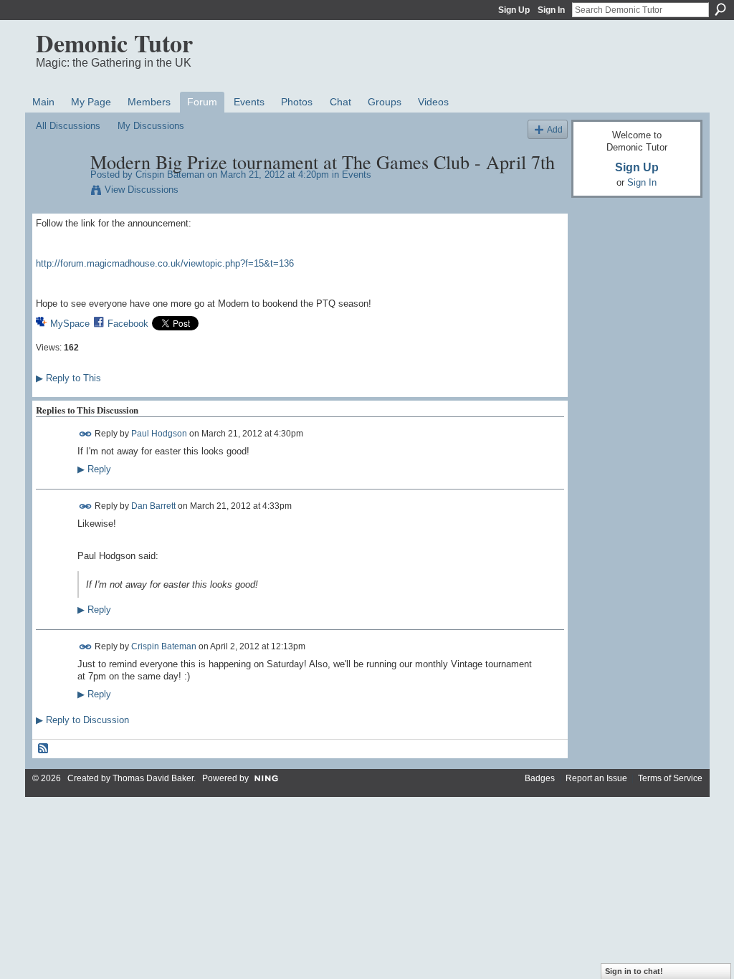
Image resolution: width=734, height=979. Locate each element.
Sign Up (514, 10)
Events (356, 174)
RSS (43, 748)
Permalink (85, 434)
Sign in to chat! (634, 971)
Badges (540, 778)
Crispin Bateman (169, 174)
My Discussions (151, 125)
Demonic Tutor (114, 43)
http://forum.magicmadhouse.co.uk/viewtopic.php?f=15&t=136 (165, 263)
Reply (94, 469)
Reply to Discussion (82, 720)
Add (555, 129)
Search (720, 9)
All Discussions (68, 125)
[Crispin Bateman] (59, 192)
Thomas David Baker (153, 778)
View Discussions (141, 189)
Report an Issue (596, 778)
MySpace (70, 323)
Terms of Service (670, 778)
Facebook (128, 323)
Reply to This (68, 378)
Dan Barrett (153, 506)
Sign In (551, 10)
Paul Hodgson (159, 434)
